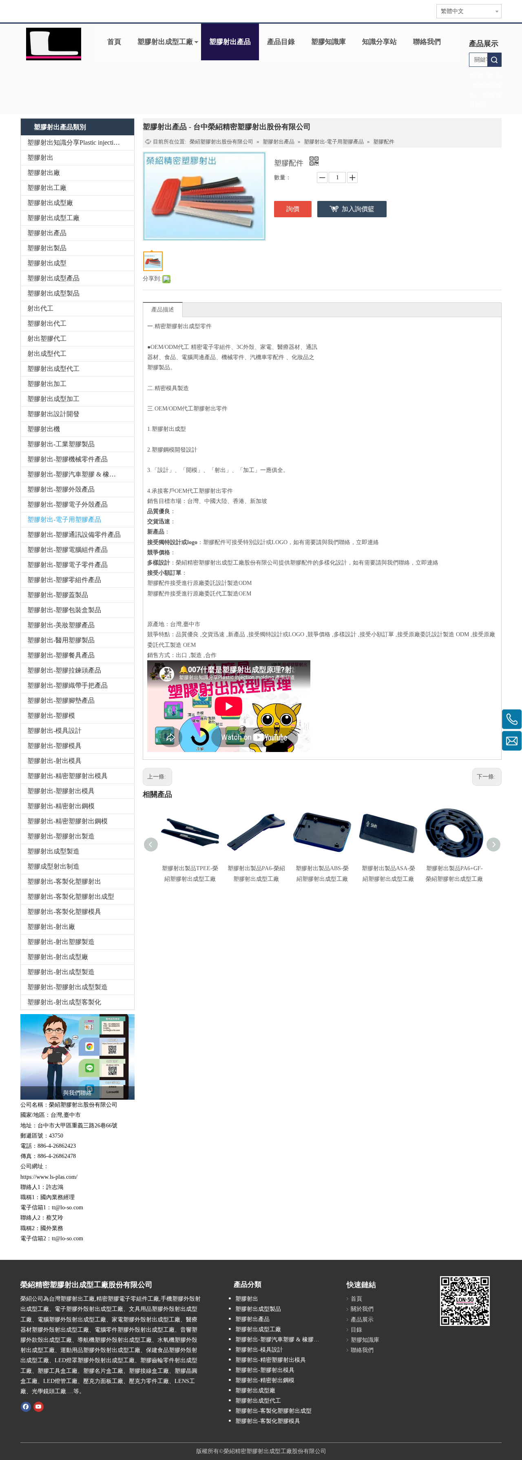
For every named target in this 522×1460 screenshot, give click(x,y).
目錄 (356, 1330)
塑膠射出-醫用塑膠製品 (61, 640)
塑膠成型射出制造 (53, 866)
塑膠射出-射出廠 (51, 926)
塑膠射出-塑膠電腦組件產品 (67, 549)
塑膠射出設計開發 (53, 413)
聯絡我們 (427, 42)
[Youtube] (38, 1406)
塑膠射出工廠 (46, 187)
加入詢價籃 (358, 208)
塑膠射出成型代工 (53, 368)
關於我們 (362, 1309)
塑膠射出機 (43, 429)
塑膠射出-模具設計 (54, 730)
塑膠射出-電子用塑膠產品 (64, 519)
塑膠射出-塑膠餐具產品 (61, 655)
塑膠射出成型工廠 (165, 42)
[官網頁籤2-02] (53, 44)
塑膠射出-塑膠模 (51, 715)
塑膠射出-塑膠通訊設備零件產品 (74, 534)
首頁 (114, 42)
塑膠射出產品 (230, 42)
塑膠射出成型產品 (53, 278)
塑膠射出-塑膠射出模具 (61, 790)
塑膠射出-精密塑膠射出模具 (67, 775)
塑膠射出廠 (43, 172)
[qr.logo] (465, 1301)
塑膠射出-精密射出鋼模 (61, 806)
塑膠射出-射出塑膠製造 (61, 941)
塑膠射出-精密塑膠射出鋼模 (67, 821)
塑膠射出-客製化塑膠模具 (64, 911)
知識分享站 (379, 42)
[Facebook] (26, 1406)
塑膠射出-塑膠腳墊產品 (61, 700)
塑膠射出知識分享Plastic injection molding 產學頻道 (80, 142)
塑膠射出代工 (46, 323)
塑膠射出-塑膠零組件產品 (64, 579)
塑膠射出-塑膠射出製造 (61, 836)
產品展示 (362, 1320)
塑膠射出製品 (46, 248)
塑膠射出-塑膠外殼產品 (61, 489)
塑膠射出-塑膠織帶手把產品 (67, 685)
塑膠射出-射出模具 (54, 760)
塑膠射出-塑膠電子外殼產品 (67, 504)
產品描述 (162, 310)
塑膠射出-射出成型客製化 (64, 1002)
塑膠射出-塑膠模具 (54, 745)
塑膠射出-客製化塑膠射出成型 (70, 896)
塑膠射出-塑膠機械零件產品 (67, 459)
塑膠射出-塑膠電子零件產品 (67, 564)
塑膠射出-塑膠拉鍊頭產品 (64, 670)
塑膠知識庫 (328, 42)
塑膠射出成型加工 (53, 398)
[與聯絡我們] (77, 1057)
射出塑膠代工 (46, 338)
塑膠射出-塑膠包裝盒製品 (64, 609)
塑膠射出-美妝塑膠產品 (61, 625)
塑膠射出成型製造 (53, 851)
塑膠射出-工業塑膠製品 (61, 444)
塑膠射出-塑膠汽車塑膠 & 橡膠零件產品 (80, 474)
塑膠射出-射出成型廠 (57, 956)
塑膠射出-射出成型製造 (61, 971)
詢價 (292, 208)
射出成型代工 (46, 353)
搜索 (494, 59)
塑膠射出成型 (46, 263)
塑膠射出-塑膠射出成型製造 (67, 987)
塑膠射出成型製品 (53, 293)
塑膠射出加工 (46, 383)
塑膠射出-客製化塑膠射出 (64, 881)
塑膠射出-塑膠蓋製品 (57, 594)
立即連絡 (367, 542)
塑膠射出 (40, 157)
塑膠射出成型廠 (50, 202)
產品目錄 (281, 42)
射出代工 (40, 308)
